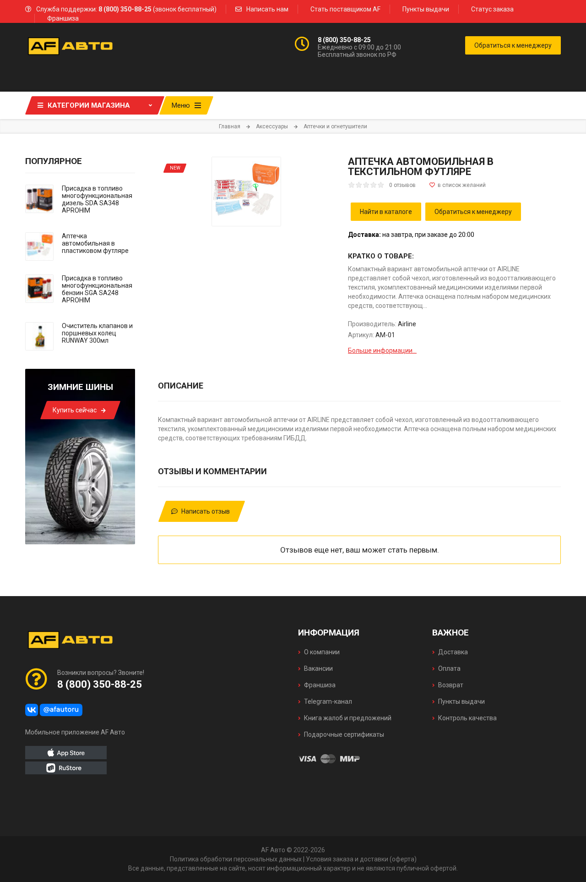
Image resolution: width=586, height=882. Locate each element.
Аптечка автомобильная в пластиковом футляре (95, 243)
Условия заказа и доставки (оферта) (361, 859)
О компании (322, 652)
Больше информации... (382, 350)
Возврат (450, 685)
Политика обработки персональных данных (236, 859)
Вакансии (318, 668)
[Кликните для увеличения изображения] (246, 191)
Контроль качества (467, 718)
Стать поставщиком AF (345, 9)
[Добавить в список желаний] (457, 185)
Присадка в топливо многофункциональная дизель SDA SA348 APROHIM (97, 199)
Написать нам (267, 9)
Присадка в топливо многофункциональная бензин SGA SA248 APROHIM (97, 289)
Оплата (449, 668)
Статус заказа (492, 9)
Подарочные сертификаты (344, 734)
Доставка (453, 652)
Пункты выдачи (425, 9)
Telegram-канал (328, 701)
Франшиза (63, 18)
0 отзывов (402, 185)
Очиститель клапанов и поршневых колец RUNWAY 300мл (97, 333)
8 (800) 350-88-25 (344, 40)
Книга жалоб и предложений (347, 718)
